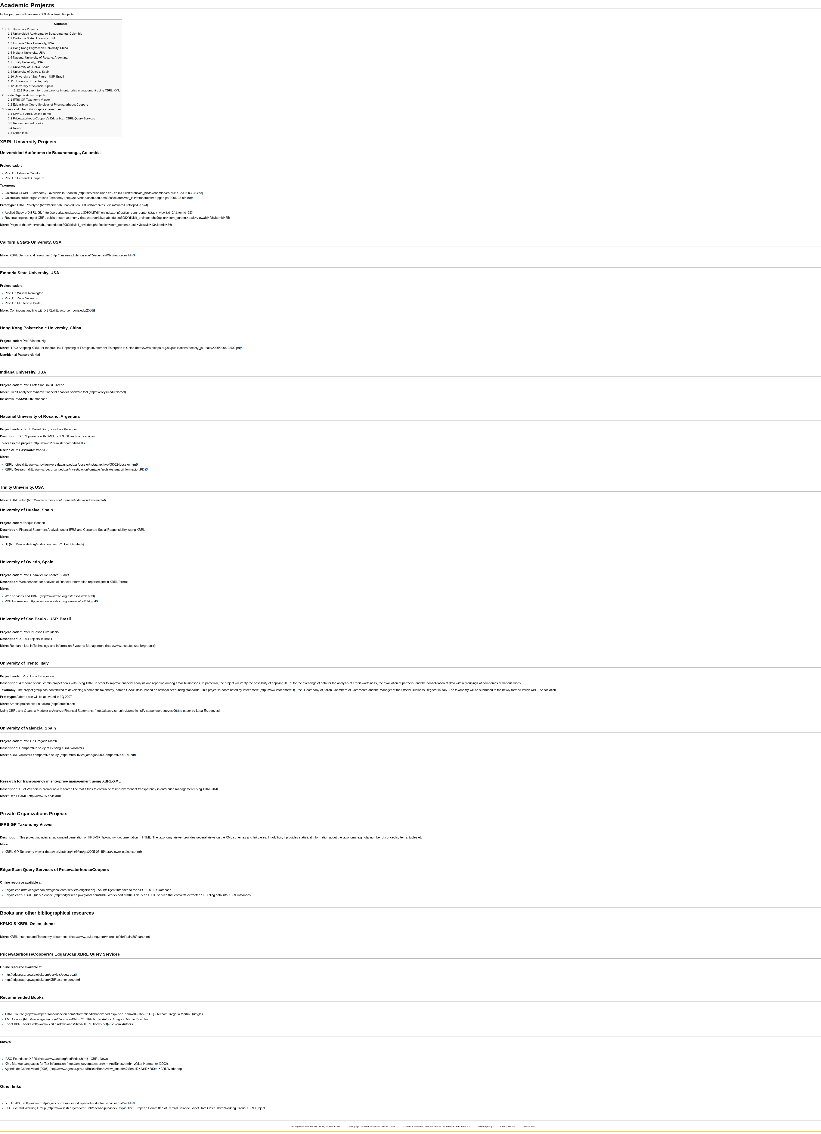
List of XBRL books (18, 1024)
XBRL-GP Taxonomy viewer (24, 851)
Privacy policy (485, 1126)
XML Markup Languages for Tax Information (35, 1063)
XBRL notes (13, 464)
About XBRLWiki (507, 1126)
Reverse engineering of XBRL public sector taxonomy (42, 217)
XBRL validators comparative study (34, 755)
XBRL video (18, 500)
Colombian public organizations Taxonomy (34, 198)
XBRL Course (14, 1014)
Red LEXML (18, 796)
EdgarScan (12, 890)
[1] (6, 544)
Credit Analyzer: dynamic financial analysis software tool (49, 392)
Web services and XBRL (22, 596)
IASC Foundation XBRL (21, 1058)
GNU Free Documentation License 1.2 (450, 1126)
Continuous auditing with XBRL (31, 310)
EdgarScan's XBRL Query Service (29, 895)
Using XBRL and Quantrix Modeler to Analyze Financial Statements (47, 710)
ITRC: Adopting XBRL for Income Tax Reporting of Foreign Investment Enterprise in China (72, 348)
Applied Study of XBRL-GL (23, 212)
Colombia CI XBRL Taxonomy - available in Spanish (41, 193)
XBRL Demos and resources (30, 255)
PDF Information (16, 601)
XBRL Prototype (28, 205)
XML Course (13, 1019)
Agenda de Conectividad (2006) (27, 1069)
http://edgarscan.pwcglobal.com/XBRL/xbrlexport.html (42, 979)
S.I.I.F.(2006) (13, 1103)
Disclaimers (529, 1126)
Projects (15, 225)
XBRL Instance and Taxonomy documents (39, 936)
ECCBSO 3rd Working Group (25, 1108)
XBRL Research (16, 469)
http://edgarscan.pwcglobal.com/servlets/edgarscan (41, 974)
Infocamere (251, 690)
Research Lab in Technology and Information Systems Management (57, 645)
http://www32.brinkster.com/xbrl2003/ (59, 443)
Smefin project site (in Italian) (30, 704)
